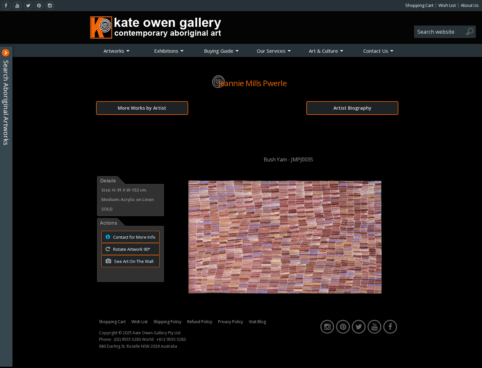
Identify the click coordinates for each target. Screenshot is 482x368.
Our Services (271, 50)
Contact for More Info (133, 237)
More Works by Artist (142, 108)
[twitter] (28, 5)
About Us (470, 5)
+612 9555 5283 (171, 339)
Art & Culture (323, 50)
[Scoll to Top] (472, 357)
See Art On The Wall (133, 261)
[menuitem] (116, 50)
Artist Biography (352, 108)
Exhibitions (166, 50)
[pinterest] (39, 5)
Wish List (447, 5)
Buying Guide (218, 50)
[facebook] (6, 5)
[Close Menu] (5, 53)
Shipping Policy (167, 321)
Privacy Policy (230, 321)
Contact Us (375, 50)
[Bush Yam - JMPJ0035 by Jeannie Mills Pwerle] (285, 291)
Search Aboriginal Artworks (6, 102)
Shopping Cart (419, 5)
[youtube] (17, 5)
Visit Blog (257, 321)
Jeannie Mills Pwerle (252, 83)
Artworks (114, 50)
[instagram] (50, 5)
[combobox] (445, 32)
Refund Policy (199, 321)
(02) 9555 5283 (127, 339)
